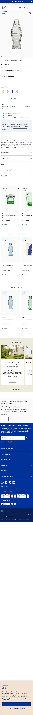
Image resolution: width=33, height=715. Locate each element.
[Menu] (31, 7)
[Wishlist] (23, 7)
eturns (10, 115)
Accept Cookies (16, 704)
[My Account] (20, 7)
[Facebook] (6, 482)
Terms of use (21, 514)
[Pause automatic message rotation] (31, 1)
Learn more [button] (5, 108)
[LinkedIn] (13, 482)
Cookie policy (4, 516)
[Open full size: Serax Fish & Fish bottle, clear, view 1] (16, 34)
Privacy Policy (6, 699)
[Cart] (27, 7)
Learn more (4, 414)
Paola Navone (4, 73)
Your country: (4, 442)
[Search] (16, 7)
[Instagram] (2, 482)
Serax (2, 68)
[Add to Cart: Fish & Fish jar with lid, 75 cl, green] (18, 225)
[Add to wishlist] (30, 13)
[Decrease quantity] (2, 98)
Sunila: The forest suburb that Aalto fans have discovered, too (12, 365)
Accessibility (10, 516)
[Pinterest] (10, 482)
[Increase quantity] (8, 98)
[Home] (1, 60)
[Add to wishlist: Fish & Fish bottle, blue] (18, 238)
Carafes (20, 60)
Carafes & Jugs (13, 60)
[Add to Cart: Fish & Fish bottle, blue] (18, 275)
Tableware (6, 60)
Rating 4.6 (20, 1)
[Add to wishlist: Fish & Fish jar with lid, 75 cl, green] (18, 188)
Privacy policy (28, 514)
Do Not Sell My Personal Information (8, 514)
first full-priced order (23, 117)
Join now (4, 419)
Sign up (28, 438)
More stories (16, 389)
